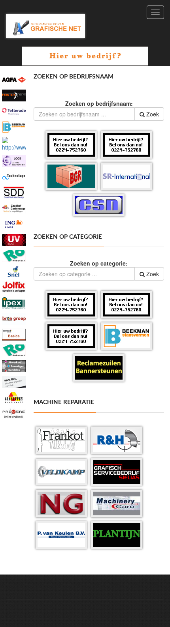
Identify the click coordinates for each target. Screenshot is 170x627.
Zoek (152, 114)
